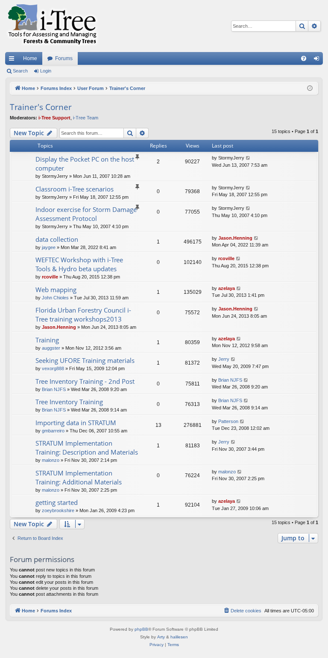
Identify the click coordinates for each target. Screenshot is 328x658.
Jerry (223, 359)
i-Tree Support (54, 117)
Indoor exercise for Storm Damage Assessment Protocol (86, 214)
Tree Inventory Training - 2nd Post (85, 381)
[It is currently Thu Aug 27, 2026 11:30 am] (310, 88)
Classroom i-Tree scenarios (74, 189)
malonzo (50, 460)
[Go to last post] (248, 158)
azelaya (226, 288)
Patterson (228, 421)
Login (45, 70)
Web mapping (55, 289)
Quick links (13, 60)
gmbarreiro (53, 430)
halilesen (179, 637)
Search (20, 70)
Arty (161, 637)
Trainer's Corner (41, 107)
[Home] (52, 26)
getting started (56, 502)
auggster (51, 348)
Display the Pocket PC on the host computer (84, 163)
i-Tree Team (85, 117)
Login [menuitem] (318, 60)
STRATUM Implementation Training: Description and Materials (86, 447)
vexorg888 (53, 368)
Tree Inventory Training (69, 401)
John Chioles (55, 297)
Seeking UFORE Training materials (85, 360)
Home (30, 58)
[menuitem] (303, 58)
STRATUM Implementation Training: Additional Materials (78, 477)
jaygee (49, 247)
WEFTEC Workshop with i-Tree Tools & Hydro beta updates (79, 264)
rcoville (50, 276)
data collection (56, 239)
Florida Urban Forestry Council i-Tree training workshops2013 (83, 314)
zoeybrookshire (58, 510)
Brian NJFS (54, 389)
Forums (64, 58)
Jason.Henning (235, 238)
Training (47, 340)
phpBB (141, 629)
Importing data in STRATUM (75, 422)
